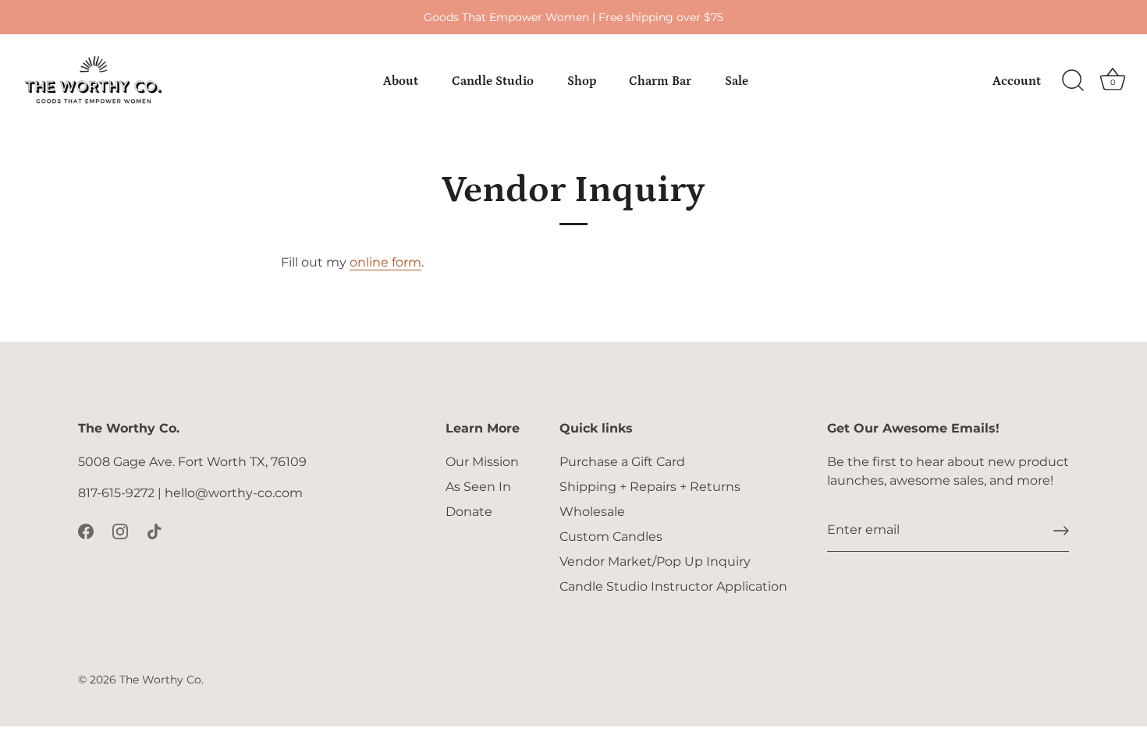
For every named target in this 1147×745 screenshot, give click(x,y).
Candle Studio (493, 81)
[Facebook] (86, 530)
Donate (469, 511)
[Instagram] (120, 530)
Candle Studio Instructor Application (673, 586)
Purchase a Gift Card (622, 461)
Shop (581, 81)
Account (1017, 81)
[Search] (1073, 81)
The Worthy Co (160, 679)
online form (385, 262)
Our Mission (482, 461)
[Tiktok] (154, 530)
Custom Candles (610, 536)
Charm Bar (660, 81)
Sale (736, 81)
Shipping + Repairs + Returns (649, 486)
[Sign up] (1061, 530)
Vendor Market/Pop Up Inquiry (655, 561)
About (400, 81)
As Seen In (478, 486)
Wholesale (592, 511)
